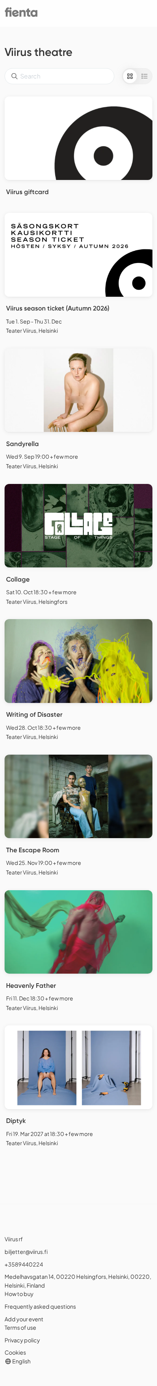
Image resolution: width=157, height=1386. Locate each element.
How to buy (19, 1293)
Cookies (15, 1352)
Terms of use (20, 1327)
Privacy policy (22, 1340)
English (20, 1361)
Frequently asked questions (40, 1306)
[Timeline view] (144, 76)
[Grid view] (130, 76)
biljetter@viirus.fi (26, 1251)
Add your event (24, 1319)
